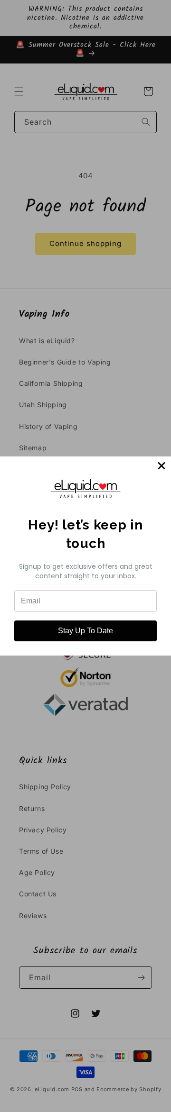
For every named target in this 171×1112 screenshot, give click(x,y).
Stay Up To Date (85, 631)
